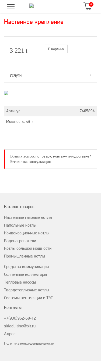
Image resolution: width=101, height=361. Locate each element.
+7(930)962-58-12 (20, 318)
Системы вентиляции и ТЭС (28, 298)
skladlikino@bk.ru (20, 326)
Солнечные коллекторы (25, 274)
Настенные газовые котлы (28, 217)
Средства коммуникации (26, 266)
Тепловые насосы (20, 282)
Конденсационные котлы (26, 233)
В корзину (56, 49)
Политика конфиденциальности (29, 343)
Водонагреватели (20, 241)
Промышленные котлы (24, 256)
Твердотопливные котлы (26, 290)
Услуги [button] (16, 75)
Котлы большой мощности (27, 248)
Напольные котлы (20, 225)
